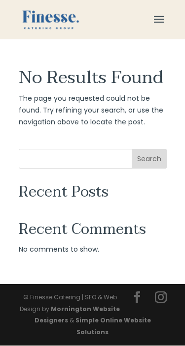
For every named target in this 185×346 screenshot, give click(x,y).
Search (149, 159)
